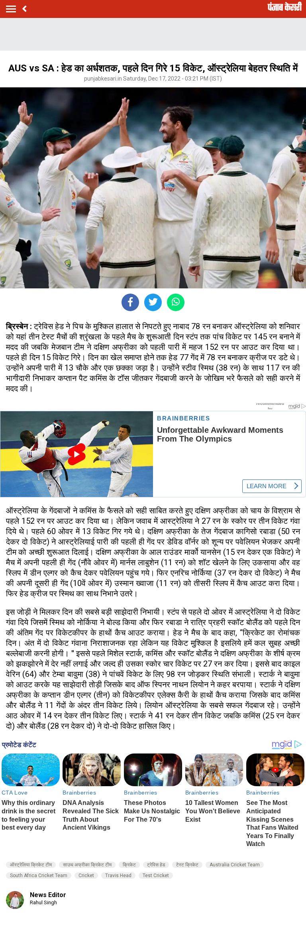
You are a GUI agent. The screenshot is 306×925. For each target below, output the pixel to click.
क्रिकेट (129, 865)
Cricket (86, 875)
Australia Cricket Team (235, 865)
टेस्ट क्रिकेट (187, 865)
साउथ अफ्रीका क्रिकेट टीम (87, 865)
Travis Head (118, 875)
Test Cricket (156, 875)
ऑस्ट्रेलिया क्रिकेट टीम (31, 865)
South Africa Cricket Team (38, 875)
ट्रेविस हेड (156, 865)
